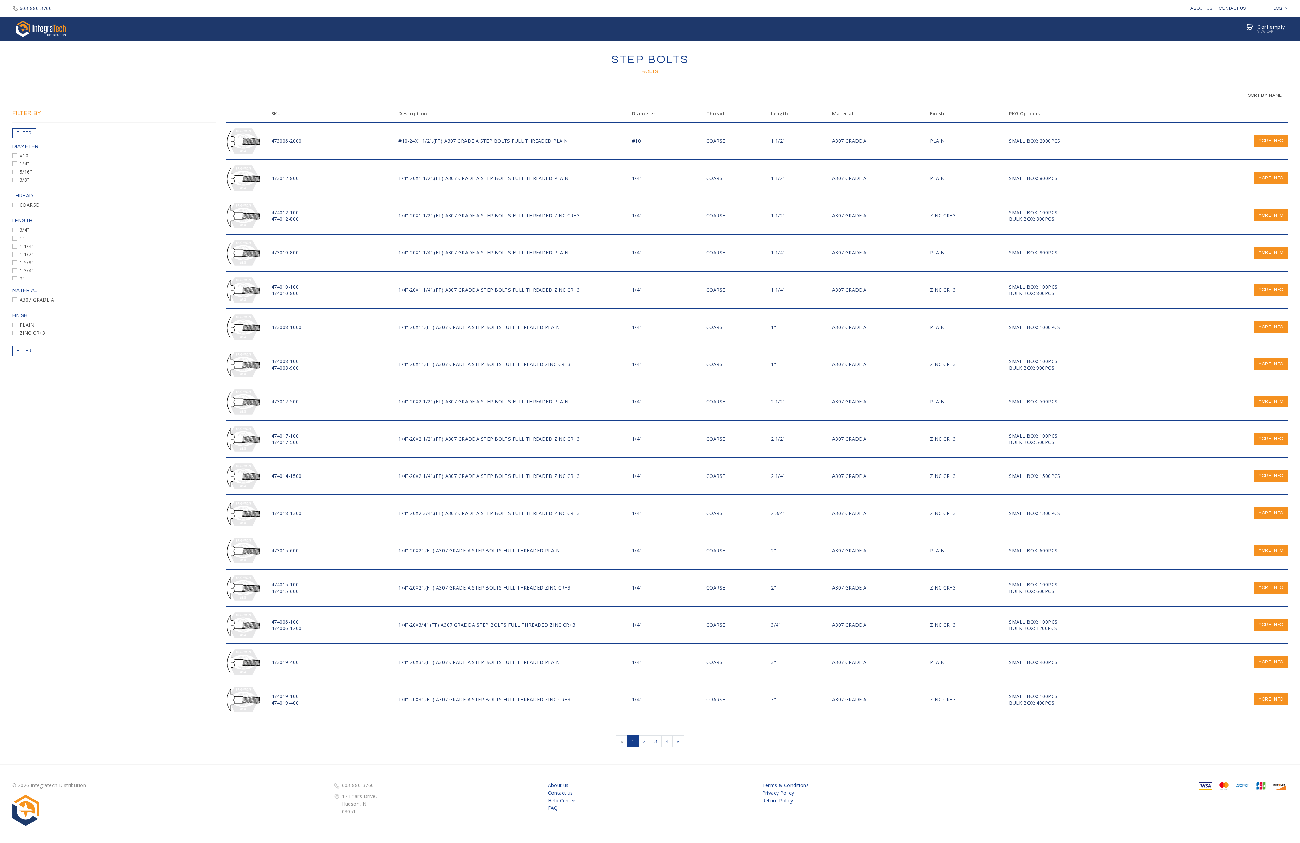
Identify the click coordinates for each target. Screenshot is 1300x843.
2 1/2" (778, 401)
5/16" (26, 172)
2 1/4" (778, 476)
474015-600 (285, 591)
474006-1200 (286, 628)
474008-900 (285, 367)
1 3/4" (27, 270)
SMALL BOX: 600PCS (1033, 550)
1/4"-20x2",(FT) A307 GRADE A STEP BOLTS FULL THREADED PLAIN (479, 550)
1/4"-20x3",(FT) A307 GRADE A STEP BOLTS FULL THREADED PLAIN (479, 662)
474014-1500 (286, 476)
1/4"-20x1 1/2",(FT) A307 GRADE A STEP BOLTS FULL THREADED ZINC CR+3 (489, 215)
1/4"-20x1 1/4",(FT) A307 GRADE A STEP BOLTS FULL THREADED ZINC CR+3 (489, 290)
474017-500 (285, 442)
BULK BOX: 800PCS (1031, 219)
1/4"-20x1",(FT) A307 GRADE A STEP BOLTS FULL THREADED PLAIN (479, 327)
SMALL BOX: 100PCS (1033, 212)
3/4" (24, 230)
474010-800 (285, 293)
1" (22, 238)
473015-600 (285, 550)
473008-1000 (286, 327)
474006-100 (285, 622)
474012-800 (285, 219)
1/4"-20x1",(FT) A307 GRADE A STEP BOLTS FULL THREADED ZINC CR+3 (484, 364)
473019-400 (285, 662)
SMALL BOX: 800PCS (1033, 178)
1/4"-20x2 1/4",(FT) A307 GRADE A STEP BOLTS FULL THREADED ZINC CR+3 (489, 476)
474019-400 (285, 703)
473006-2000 (286, 141)
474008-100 (285, 361)
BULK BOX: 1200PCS (1033, 628)
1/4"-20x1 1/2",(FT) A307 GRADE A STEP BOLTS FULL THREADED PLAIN (483, 178)
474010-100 (285, 287)
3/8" (24, 180)
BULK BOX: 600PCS (1031, 591)
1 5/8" (27, 262)
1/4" (24, 163)
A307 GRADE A (37, 299)
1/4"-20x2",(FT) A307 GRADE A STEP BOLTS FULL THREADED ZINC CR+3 (484, 587)
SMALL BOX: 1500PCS (1034, 476)
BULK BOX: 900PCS (1031, 367)
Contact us (560, 793)
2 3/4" (778, 513)
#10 (24, 155)
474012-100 (285, 212)
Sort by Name (1264, 95)
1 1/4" (27, 246)
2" (22, 278)
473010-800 (285, 252)
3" (773, 662)
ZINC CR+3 (32, 333)
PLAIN (27, 324)
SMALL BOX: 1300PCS (1034, 513)
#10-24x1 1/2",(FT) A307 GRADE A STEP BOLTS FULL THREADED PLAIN (483, 141)
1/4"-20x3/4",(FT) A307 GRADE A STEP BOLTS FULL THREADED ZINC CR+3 (486, 625)
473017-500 (285, 401)
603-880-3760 (36, 8)
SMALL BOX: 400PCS (1033, 662)
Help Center (562, 800)
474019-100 (285, 696)
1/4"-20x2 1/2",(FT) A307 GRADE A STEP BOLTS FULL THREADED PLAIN (483, 401)
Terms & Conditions (785, 785)
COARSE (29, 205)
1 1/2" (27, 254)
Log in (1280, 8)
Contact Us (1232, 8)
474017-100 (285, 435)
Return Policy (777, 800)
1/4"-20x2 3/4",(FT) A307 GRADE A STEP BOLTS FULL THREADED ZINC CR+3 (489, 513)
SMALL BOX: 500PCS (1033, 401)
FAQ (553, 808)
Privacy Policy (778, 793)
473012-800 (285, 178)
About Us (1201, 8)
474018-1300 (286, 513)
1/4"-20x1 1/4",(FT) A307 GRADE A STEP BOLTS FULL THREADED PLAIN (483, 252)
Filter (24, 133)
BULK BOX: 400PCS (1031, 703)
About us (558, 785)
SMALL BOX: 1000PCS (1034, 327)
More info (1270, 140)
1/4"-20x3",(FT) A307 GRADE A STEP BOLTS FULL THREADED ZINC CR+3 (484, 699)
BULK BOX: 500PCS (1031, 442)
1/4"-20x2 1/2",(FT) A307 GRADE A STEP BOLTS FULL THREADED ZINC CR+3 (489, 439)
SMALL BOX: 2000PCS (1034, 141)
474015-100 (285, 584)
